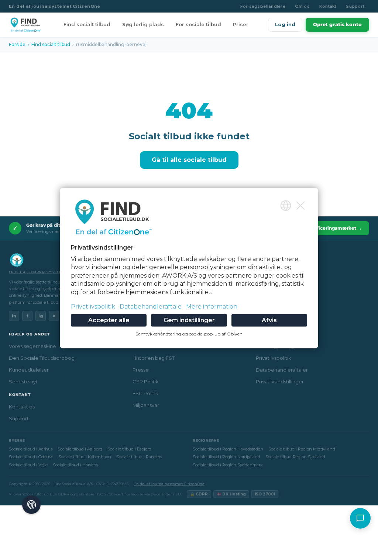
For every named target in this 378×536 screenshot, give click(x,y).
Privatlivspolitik (273, 358)
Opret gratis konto (337, 24)
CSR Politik (146, 381)
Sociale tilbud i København (84, 456)
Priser (240, 24)
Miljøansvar (146, 405)
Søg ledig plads (143, 24)
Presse (141, 370)
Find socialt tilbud (86, 24)
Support (355, 6)
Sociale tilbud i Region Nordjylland (226, 456)
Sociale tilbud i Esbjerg (129, 449)
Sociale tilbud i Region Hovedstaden (228, 449)
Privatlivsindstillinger (280, 381)
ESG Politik (145, 393)
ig (40, 316)
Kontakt (328, 6)
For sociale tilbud (198, 24)
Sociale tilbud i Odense (31, 456)
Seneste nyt (23, 381)
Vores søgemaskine (32, 346)
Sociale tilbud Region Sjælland (295, 456)
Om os (302, 6)
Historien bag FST (154, 358)
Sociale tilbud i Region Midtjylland (301, 449)
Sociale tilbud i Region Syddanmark (228, 464)
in (14, 316)
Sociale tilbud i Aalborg (80, 449)
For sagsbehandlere (262, 6)
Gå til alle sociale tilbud (189, 159)
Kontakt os (22, 407)
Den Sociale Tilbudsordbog (42, 358)
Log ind (285, 24)
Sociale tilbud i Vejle (28, 464)
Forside (17, 44)
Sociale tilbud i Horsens (75, 464)
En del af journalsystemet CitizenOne (54, 6)
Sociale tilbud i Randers (139, 456)
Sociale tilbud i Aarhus (30, 449)
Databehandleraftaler (282, 370)
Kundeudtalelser (29, 370)
